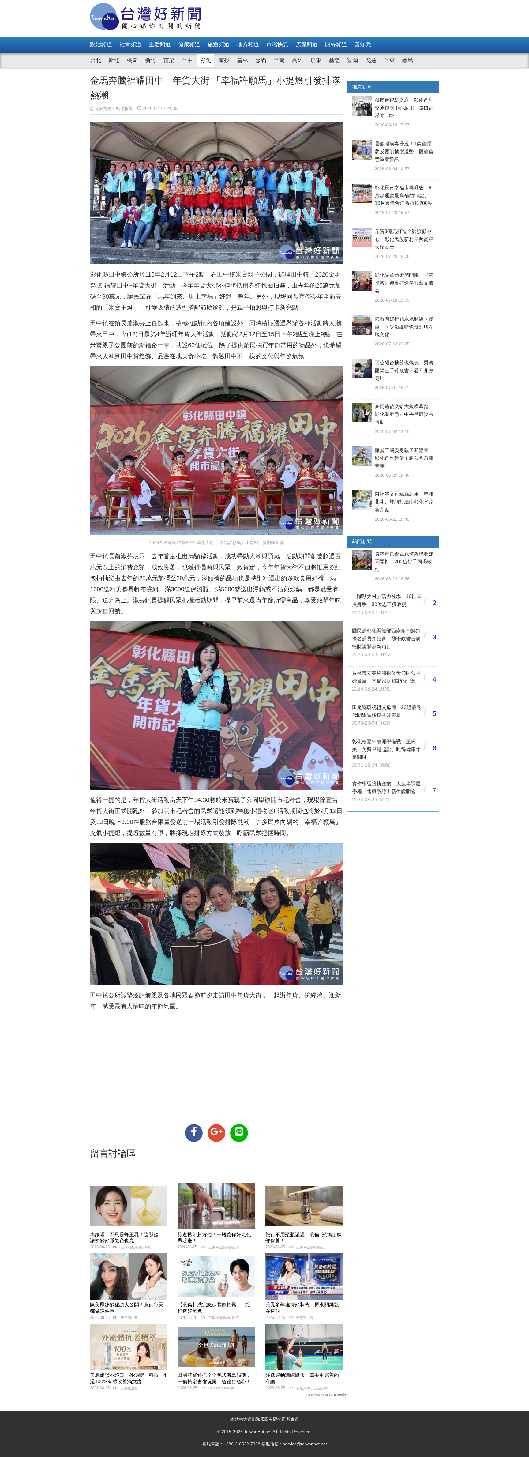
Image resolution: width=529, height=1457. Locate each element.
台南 (279, 60)
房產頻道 (307, 44)
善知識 (363, 44)
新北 (113, 60)
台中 (187, 60)
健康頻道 (189, 44)
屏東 (315, 60)
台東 (389, 60)
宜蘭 (352, 60)
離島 (407, 60)
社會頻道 (130, 44)
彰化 (205, 60)
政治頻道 (101, 44)
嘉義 (260, 60)
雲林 (242, 60)
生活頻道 (160, 44)
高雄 (297, 60)
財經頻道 (336, 44)
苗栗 (168, 60)
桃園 (132, 60)
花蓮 (371, 60)
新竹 (150, 60)
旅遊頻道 (219, 44)
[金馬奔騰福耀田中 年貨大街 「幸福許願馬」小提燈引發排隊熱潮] (194, 1133)
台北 (95, 60)
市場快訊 (277, 44)
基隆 (334, 60)
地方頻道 (248, 44)
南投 (224, 60)
